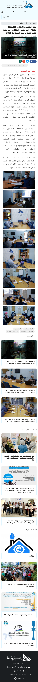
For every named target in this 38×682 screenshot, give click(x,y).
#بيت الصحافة (28, 329)
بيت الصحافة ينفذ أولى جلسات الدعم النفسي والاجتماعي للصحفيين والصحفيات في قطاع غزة (19, 458)
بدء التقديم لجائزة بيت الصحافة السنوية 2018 (19, 615)
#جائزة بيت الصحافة (27, 331)
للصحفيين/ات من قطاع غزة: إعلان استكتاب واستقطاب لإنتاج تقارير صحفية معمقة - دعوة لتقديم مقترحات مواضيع (19, 490)
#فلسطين (18, 329)
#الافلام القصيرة (12, 331)
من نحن (31, 556)
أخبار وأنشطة (23, 23)
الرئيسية (33, 23)
